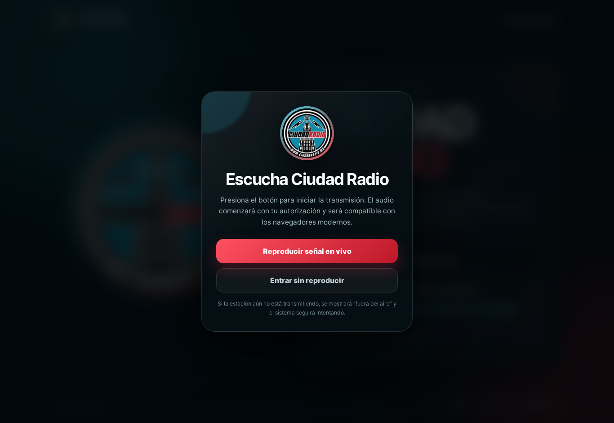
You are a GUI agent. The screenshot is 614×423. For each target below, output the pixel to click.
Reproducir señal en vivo (307, 251)
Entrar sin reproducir (307, 280)
